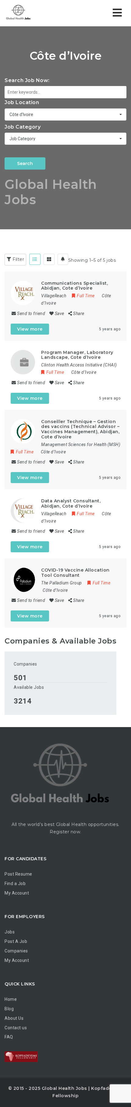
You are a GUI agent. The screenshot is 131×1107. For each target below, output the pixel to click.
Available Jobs (29, 687)
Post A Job (16, 941)
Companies (25, 664)
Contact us (16, 1027)
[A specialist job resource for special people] (18, 13)
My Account (17, 893)
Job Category (23, 127)
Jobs (10, 931)
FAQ (9, 1036)
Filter (17, 259)
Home (11, 999)
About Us (14, 1018)
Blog (9, 1008)
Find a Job (15, 883)
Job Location (22, 102)
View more (30, 329)
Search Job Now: (27, 80)
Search (25, 163)
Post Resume (18, 874)
